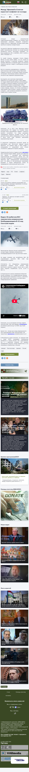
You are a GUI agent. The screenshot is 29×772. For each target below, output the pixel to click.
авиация (3, 348)
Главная (3, 6)
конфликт (22, 171)
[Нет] (5, 189)
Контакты (8, 695)
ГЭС (12, 171)
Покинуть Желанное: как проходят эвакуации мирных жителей (14, 394)
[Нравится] (1, 189)
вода (8, 171)
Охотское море (11, 348)
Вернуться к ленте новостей (14, 701)
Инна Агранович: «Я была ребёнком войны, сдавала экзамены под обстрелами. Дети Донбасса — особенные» (14, 428)
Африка (3, 171)
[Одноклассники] (7, 212)
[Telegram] (5, 212)
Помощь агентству (21, 692)
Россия (24, 348)
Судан (2, 174)
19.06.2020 (6, 14)
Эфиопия (8, 174)
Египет (16, 171)
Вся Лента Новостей (11, 6)
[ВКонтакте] (2, 212)
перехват (18, 348)
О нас (8, 692)
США (2, 351)
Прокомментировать (19, 187)
